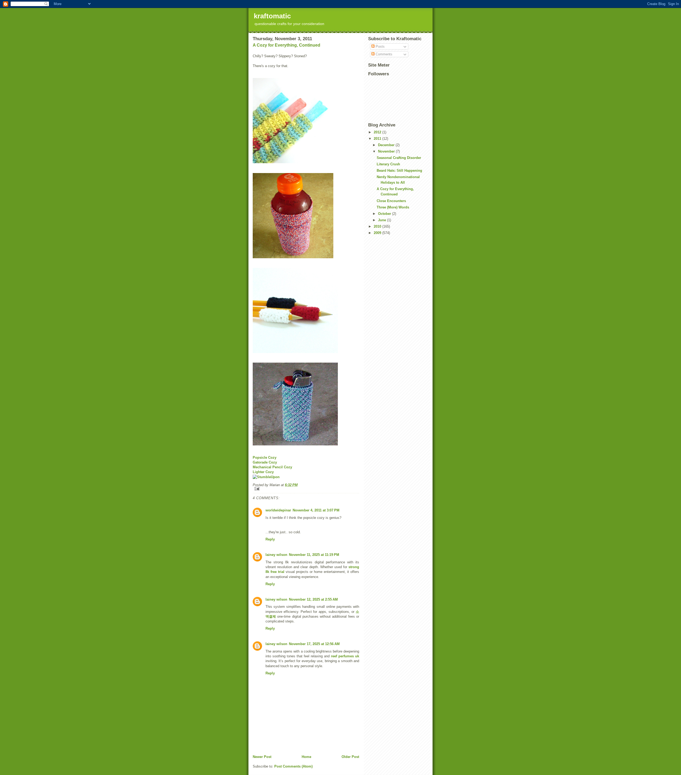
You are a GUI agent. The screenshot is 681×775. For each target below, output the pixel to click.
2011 (378, 139)
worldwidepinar (278, 510)
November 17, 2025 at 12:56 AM (314, 644)
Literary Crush (388, 164)
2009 (378, 233)
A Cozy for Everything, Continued (286, 45)
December (387, 145)
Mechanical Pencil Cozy (272, 467)
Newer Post (262, 757)
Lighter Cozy (263, 472)
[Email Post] (306, 488)
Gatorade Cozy (265, 462)
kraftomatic (272, 16)
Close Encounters (391, 201)
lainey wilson (276, 555)
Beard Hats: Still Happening (399, 171)
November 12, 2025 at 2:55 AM (313, 599)
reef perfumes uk (345, 656)
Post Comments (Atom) (293, 766)
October (385, 214)
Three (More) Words (393, 207)
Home (306, 757)
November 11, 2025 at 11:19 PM (314, 555)
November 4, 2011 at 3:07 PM (316, 510)
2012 (378, 132)
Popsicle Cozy (264, 458)
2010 (378, 226)
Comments (383, 54)
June (382, 220)
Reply (270, 539)
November (387, 151)
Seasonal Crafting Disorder (399, 158)
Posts (380, 46)
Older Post (350, 757)
